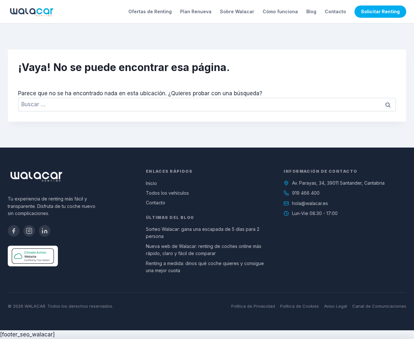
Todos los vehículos (167, 193)
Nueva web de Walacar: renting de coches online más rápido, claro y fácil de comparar (203, 249)
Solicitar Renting (380, 11)
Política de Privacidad (253, 306)
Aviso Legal (335, 306)
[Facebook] (13, 231)
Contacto (335, 11)
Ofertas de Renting (150, 11)
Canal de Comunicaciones (379, 306)
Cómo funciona (280, 11)
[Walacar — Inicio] (31, 11)
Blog (311, 11)
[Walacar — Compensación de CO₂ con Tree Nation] (33, 256)
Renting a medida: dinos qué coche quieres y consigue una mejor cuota (205, 267)
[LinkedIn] (44, 231)
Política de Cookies (299, 306)
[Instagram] (29, 231)
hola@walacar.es (310, 203)
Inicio (151, 183)
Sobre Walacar (237, 11)
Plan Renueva (196, 11)
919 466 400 (306, 193)
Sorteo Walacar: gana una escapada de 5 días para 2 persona (202, 232)
